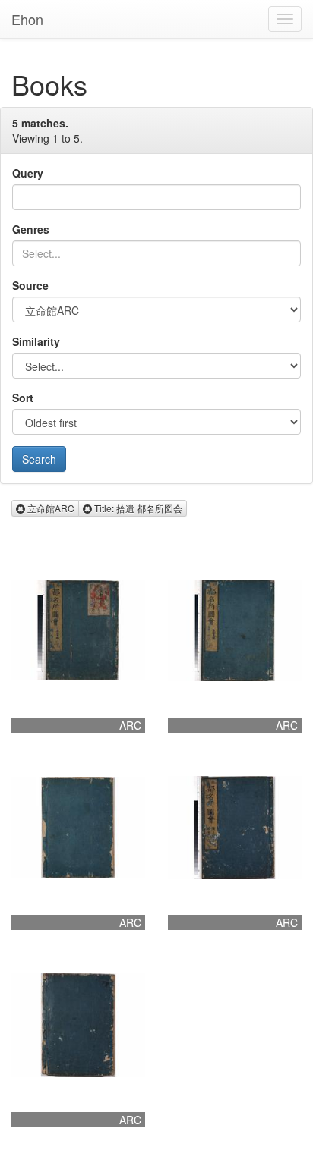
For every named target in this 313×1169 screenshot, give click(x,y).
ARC (130, 725)
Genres (30, 229)
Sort (22, 397)
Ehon (27, 19)
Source (30, 285)
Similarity (36, 341)
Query (27, 173)
